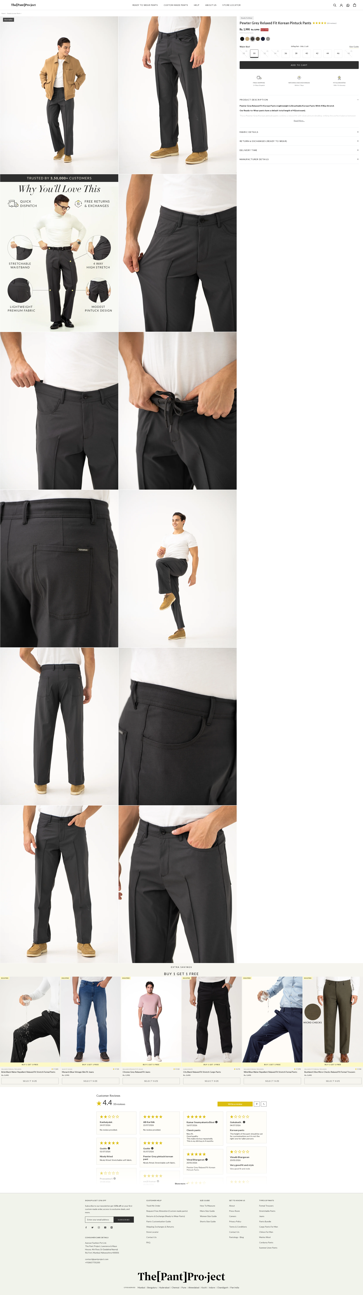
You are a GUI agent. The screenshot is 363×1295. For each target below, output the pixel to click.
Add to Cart (299, 65)
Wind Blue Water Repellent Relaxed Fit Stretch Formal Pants (270, 1072)
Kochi (204, 1287)
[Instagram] (99, 1227)
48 (349, 53)
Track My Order (153, 1205)
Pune (183, 1287)
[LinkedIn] (112, 1227)
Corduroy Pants (266, 1242)
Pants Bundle (265, 1221)
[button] (320, 23)
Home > (4, 13)
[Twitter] (92, 1227)
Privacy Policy (235, 1221)
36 (286, 53)
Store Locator (231, 5)
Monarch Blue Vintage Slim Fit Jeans (78, 1072)
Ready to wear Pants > (14, 13)
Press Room (234, 1211)
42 (317, 53)
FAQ (148, 1242)
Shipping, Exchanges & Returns (160, 1226)
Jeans (261, 1216)
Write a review (235, 1104)
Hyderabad (164, 1287)
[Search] (334, 5)
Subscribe (124, 1220)
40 (307, 53)
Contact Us (151, 1237)
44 (328, 53)
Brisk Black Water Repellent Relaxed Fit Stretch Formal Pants (28, 1072)
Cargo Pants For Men (268, 1226)
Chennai (175, 1287)
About (232, 1205)
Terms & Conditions (238, 1226)
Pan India (234, 1287)
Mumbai (141, 1287)
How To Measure (207, 1205)
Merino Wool (265, 1237)
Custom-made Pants (176, 5)
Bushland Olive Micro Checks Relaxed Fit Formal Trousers (329, 1072)
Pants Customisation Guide (158, 1221)
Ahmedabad (193, 1287)
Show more (180, 1183)
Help (196, 5)
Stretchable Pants (267, 1211)
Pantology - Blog (236, 1237)
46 (338, 53)
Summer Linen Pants (268, 1247)
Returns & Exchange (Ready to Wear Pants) (165, 1216)
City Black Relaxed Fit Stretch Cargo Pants (202, 1072)
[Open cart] (354, 5)
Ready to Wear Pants (145, 5)
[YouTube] (105, 1227)
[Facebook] (86, 1227)
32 (265, 53)
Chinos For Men (266, 1232)
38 (296, 53)
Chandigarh (222, 1287)
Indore (212, 1287)
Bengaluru (152, 1287)
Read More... (299, 120)
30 (254, 53)
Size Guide (354, 46)
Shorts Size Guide (208, 1221)
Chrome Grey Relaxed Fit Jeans (136, 1072)
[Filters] (257, 1104)
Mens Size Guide (207, 1211)
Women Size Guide (208, 1216)
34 (275, 53)
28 (244, 53)
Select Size (30, 1081)
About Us (211, 5)
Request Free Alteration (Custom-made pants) (167, 1211)
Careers (232, 1216)
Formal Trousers (266, 1205)
